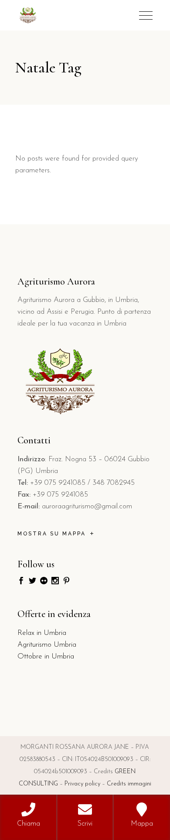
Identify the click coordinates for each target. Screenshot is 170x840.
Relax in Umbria (41, 633)
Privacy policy (82, 784)
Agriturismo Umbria (46, 644)
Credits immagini (129, 784)
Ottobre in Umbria (45, 656)
